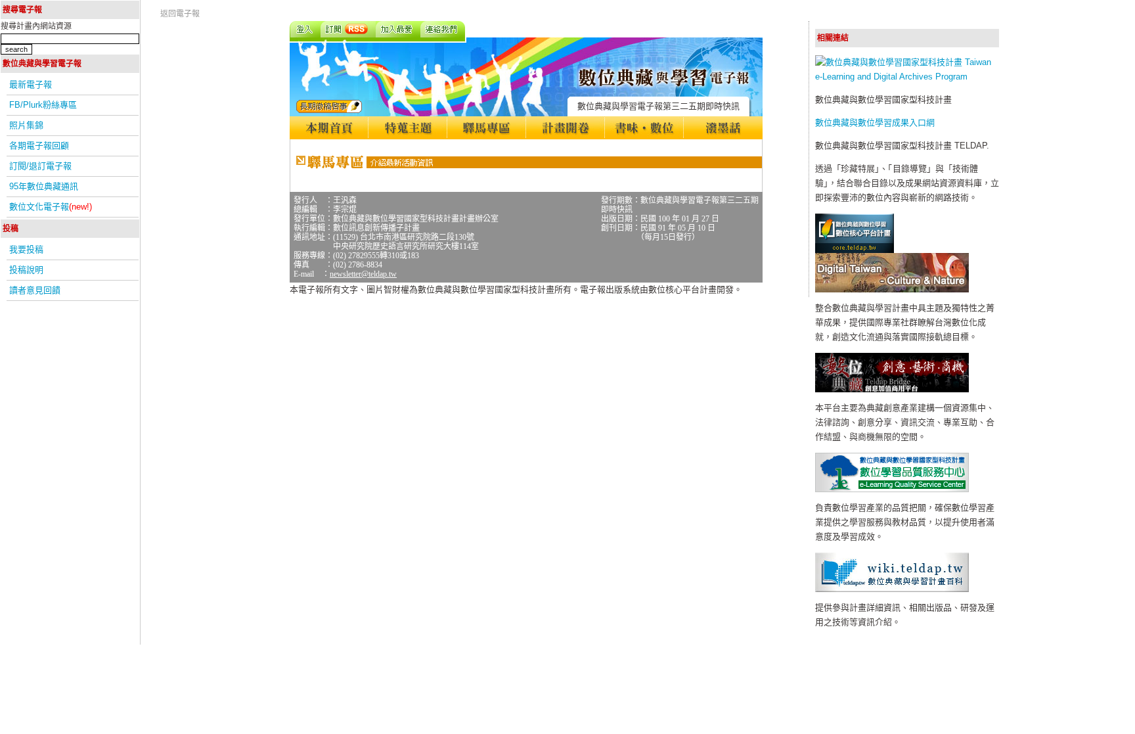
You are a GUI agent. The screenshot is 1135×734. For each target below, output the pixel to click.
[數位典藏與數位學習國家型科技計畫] (907, 76)
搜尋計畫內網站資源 (36, 26)
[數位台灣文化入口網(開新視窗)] (892, 289)
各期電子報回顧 (39, 145)
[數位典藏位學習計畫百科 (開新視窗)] (892, 589)
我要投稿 (26, 249)
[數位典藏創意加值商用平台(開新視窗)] (892, 389)
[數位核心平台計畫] (854, 250)
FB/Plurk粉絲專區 (43, 105)
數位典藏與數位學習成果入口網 (875, 122)
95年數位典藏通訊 (43, 186)
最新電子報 (30, 84)
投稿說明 (26, 270)
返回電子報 (180, 13)
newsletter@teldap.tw (363, 274)
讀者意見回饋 (34, 290)
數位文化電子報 (50, 207)
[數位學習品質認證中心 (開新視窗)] (892, 489)
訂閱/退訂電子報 (40, 166)
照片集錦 (26, 125)
